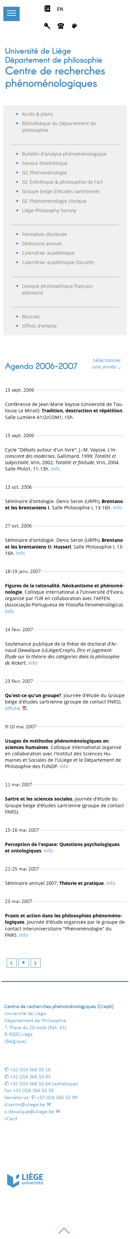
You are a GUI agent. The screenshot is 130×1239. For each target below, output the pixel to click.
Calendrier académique (48, 253)
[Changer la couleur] (74, 27)
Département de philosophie (53, 59)
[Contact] (60, 27)
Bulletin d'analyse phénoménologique (64, 154)
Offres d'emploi (39, 326)
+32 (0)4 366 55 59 (33, 1090)
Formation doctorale (44, 234)
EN (60, 9)
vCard (10, 1119)
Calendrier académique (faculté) (58, 262)
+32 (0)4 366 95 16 (30, 1070)
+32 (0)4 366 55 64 (30, 1084)
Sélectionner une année (106, 363)
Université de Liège (38, 50)
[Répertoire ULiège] (47, 10)
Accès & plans (37, 114)
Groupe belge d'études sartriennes (61, 191)
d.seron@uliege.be (24, 1104)
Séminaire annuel (42, 243)
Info (55, 469)
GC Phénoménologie (44, 172)
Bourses (31, 316)
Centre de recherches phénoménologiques (55, 76)
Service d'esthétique (44, 163)
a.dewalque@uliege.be (29, 1111)
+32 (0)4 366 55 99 (57, 1097)
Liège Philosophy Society (49, 210)
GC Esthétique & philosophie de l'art (62, 182)
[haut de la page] (64, 1233)
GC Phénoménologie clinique (54, 201)
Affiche (12, 708)
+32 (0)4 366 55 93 (30, 1077)
